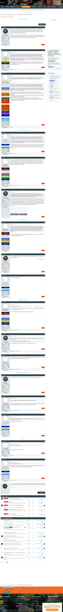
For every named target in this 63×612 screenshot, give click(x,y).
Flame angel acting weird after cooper (15, 509)
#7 (44, 222)
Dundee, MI (7, 183)
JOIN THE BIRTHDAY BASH (52, 609)
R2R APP (44, 6)
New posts (3, 9)
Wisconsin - (7, 125)
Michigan (8, 67)
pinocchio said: (13, 52)
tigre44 (42, 550)
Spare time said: (13, 461)
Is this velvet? (10, 501)
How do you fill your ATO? (8, 523)
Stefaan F (41, 525)
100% (5, 126)
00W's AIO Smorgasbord (54, 81)
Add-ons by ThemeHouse (5, 610)
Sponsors (2, 603)
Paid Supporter (3, 605)
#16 (44, 441)
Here (8, 367)
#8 (44, 254)
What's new (17, 6)
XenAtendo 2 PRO (12, 610)
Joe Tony (5, 541)
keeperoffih (5, 499)
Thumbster (41, 533)
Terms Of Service (35, 598)
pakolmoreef (6, 537)
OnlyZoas (41, 541)
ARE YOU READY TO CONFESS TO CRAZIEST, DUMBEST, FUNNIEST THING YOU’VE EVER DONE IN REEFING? (54, 53)
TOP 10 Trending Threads (6, 518)
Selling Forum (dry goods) (54, 95)
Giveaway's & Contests (21, 603)
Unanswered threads (23, 9)
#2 (44, 50)
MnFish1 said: (13, 304)
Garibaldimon (6, 558)
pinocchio (3, 17)
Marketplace (2, 598)
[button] (4, 7)
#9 (44, 275)
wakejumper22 (6, 521)
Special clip (6, 557)
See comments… (58, 68)
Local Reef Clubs (3, 600)
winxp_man (41, 521)
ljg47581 (5, 507)
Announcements (20, 598)
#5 (44, 157)
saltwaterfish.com (6, 549)
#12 (44, 355)
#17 (44, 459)
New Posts (52, 73)
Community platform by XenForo (10, 609)
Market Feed (33, 6)
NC (8, 39)
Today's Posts (30, 9)
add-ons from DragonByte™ (34, 609)
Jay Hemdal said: (13, 192)
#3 (44, 73)
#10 (44, 302)
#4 (44, 132)
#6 (44, 189)
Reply (43, 44)
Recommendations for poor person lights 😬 (12, 543)
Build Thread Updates (9, 9)
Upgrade (39, 6)
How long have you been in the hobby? (11, 548)
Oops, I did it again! (55, 97)
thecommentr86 (6, 503)
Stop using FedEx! (7, 520)
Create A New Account (36, 605)
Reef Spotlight (19, 605)
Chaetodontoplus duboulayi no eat (10, 535)
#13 (44, 375)
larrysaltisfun (41, 503)
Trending (35, 9)
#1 (44, 27)
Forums (12, 6)
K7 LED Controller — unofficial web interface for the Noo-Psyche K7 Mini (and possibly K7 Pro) (55, 76)
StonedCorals (6, 554)
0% (4, 43)
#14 (44, 396)
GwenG (5, 544)
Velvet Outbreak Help (12, 513)
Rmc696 (41, 528)
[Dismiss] (61, 12)
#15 (44, 414)
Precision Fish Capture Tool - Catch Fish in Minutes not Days (55, 92)
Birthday (7, 6)
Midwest (8, 151)
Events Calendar (35, 600)
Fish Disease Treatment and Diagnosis (18, 499)
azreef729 (5, 515)
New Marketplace (25, 6)
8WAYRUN (23, 610)
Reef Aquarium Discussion (20, 521)
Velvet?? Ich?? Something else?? (14, 498)
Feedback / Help (19, 600)
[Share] (42, 27)
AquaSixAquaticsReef (7, 533)
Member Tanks (52, 84)
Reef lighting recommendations (9, 532)
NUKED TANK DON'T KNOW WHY (10, 540)
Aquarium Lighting (21, 533)
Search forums (41, 9)
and (15, 185)
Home (2, 6)
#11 (44, 334)
